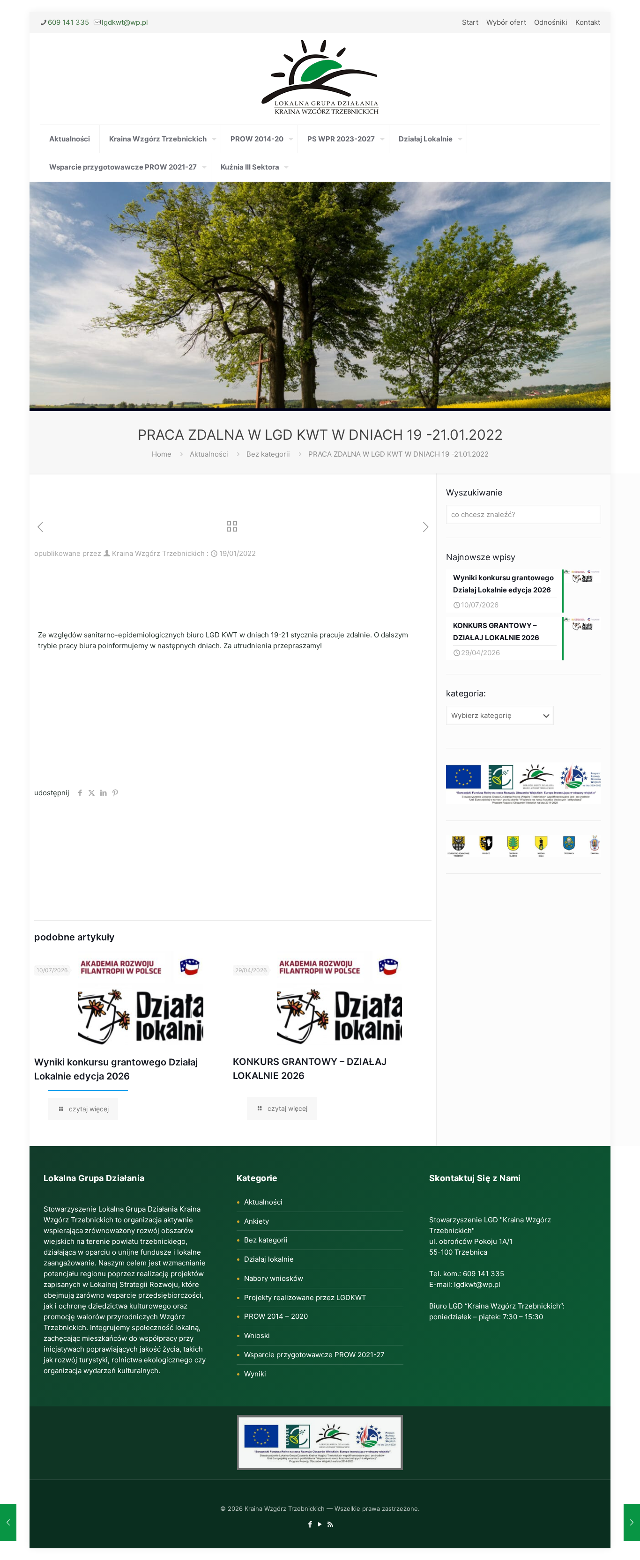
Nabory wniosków (273, 1278)
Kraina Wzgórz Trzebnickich (158, 553)
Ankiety (256, 1221)
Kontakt (587, 22)
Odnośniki (550, 22)
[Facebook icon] (310, 1524)
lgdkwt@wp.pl (125, 22)
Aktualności (209, 454)
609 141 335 (68, 22)
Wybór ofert (506, 22)
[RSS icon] (330, 1524)
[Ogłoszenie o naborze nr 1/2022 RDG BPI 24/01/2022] (632, 1522)
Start (470, 22)
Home (161, 454)
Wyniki (255, 1373)
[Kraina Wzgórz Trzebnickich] (320, 79)
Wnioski (257, 1335)
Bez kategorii (268, 454)
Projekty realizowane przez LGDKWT (305, 1297)
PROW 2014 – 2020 (276, 1316)
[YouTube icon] (320, 1524)
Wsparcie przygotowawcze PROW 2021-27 (314, 1354)
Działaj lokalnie (269, 1259)
